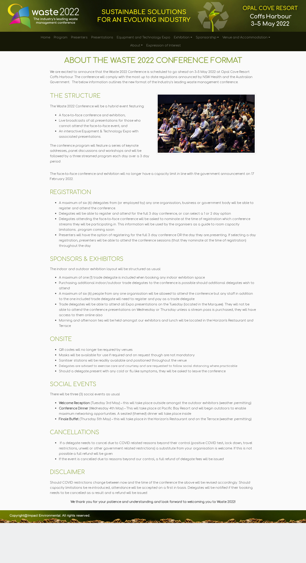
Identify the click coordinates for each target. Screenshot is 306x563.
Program (60, 37)
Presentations (102, 37)
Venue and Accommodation (244, 37)
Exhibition (182, 37)
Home (45, 37)
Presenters (79, 37)
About (135, 45)
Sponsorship (206, 37)
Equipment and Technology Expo (143, 37)
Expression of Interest (163, 45)
